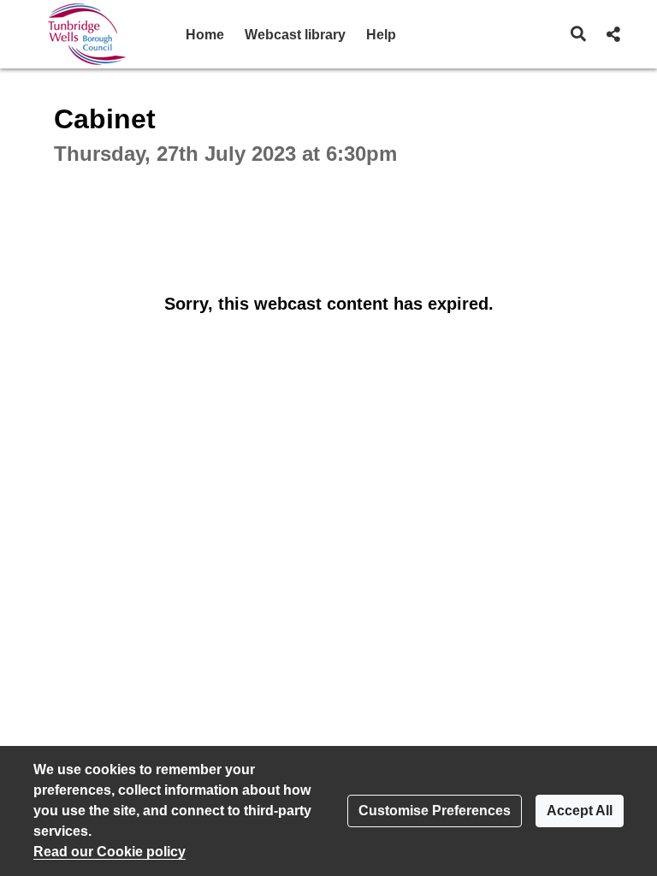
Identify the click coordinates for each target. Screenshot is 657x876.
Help (381, 34)
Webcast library (295, 34)
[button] (578, 34)
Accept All (580, 810)
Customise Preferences (434, 810)
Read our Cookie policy (109, 851)
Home (205, 34)
